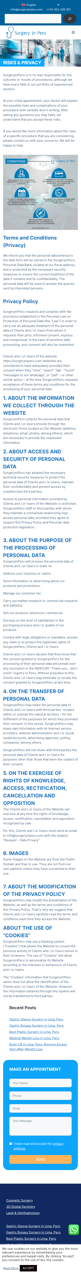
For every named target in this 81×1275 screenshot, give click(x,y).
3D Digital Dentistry (20, 1207)
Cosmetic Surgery (19, 1200)
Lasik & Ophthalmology (23, 1213)
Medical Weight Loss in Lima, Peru (34, 1038)
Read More (11, 1268)
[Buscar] (69, 18)
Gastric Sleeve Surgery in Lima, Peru (36, 1019)
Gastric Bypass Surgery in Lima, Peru (36, 1026)
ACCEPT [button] (28, 1268)
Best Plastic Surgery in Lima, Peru (34, 1032)
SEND (40, 1159)
